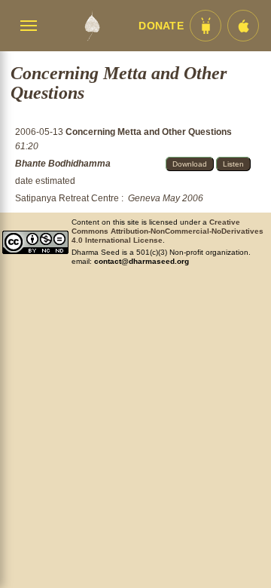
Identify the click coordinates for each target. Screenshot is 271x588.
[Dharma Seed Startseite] (92, 25)
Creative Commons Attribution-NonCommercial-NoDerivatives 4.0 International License (167, 231)
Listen (233, 164)
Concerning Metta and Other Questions (148, 132)
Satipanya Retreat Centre (67, 198)
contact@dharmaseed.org (141, 261)
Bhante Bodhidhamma (63, 163)
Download (189, 164)
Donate (161, 26)
